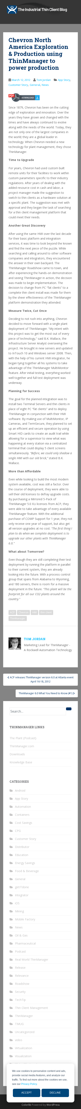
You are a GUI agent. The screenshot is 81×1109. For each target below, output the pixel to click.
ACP (12, 612)
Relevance (22, 976)
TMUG (19, 1024)
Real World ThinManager (31, 959)
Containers (22, 815)
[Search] (68, 708)
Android (20, 790)
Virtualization (23, 1048)
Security (20, 992)
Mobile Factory (25, 919)
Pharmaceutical (25, 943)
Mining (19, 911)
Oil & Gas (21, 935)
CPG (18, 831)
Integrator (21, 895)
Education (21, 855)
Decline (55, 1092)
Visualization (23, 1056)
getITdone (22, 887)
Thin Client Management (31, 1008)
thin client (46, 612)
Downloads (17, 754)
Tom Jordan (44, 80)
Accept (26, 1092)
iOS (17, 903)
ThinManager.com (22, 746)
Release (20, 967)
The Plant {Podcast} (23, 738)
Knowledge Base (21, 762)
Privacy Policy (29, 1084)
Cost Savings (23, 823)
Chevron (23, 612)
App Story (64, 80)
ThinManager (17, 618)
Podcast (20, 951)
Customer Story (18, 85)
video (18, 1040)
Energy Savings (25, 863)
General (35, 85)
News (45, 85)
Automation (23, 807)
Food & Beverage (27, 871)
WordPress (53, 1105)
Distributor (22, 847)
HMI (34, 612)
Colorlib (26, 1105)
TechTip (20, 1000)
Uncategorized (24, 1032)
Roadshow (22, 984)
